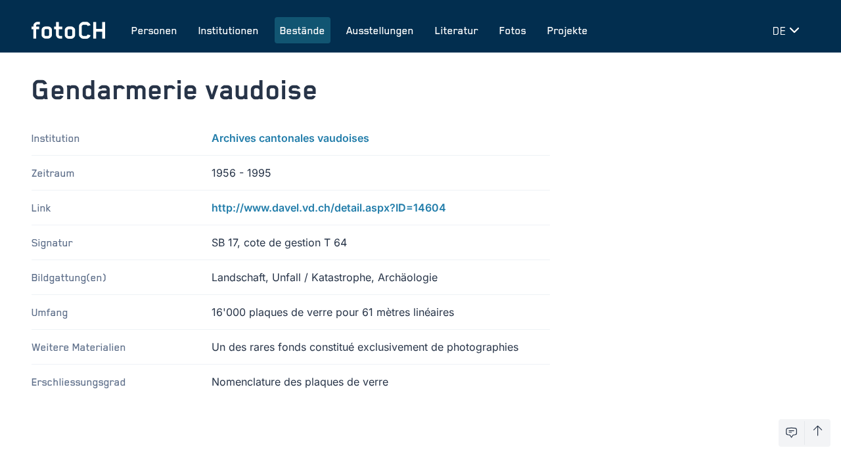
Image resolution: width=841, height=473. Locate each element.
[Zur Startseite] (68, 30)
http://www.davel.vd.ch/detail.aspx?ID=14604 (329, 207)
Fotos (512, 30)
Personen (154, 30)
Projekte (567, 30)
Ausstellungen (380, 30)
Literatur (456, 30)
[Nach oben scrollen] (817, 433)
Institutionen (228, 30)
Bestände (302, 30)
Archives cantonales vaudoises (290, 138)
